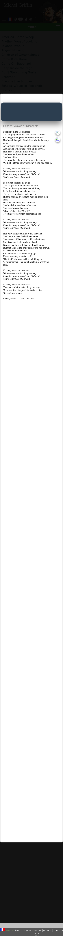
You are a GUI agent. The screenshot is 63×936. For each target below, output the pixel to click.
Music (18, 930)
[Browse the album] (57, 139)
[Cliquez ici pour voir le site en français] (2, 929)
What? (47, 930)
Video (27, 930)
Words (9, 930)
